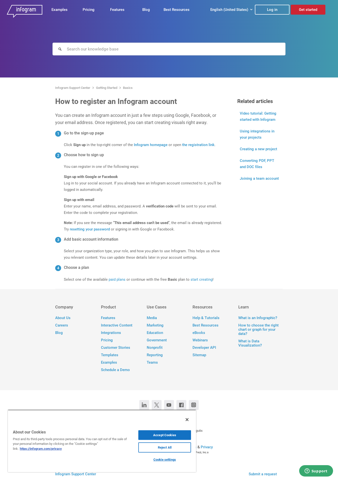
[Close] (187, 419)
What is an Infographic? (257, 318)
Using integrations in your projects (257, 134)
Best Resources (177, 9)
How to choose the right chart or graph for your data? (258, 329)
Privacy (207, 447)
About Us (63, 318)
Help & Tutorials (206, 318)
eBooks (199, 333)
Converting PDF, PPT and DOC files (257, 163)
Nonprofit (155, 348)
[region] (102, 441)
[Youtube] (169, 405)
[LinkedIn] (144, 405)
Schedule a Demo (115, 370)
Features (117, 9)
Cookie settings (164, 459)
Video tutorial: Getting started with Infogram (258, 116)
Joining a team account (259, 178)
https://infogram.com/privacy (41, 449)
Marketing (155, 325)
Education (155, 333)
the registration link (198, 145)
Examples (59, 9)
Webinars (200, 340)
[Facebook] (181, 405)
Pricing (89, 9)
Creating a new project (258, 149)
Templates (109, 355)
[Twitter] (157, 405)
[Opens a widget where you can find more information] (316, 471)
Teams (152, 362)
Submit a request (263, 474)
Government (157, 340)
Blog (146, 9)
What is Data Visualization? (250, 343)
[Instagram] (194, 405)
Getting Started (106, 88)
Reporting (155, 355)
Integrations (111, 333)
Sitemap (199, 355)
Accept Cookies (164, 435)
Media (152, 318)
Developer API (204, 348)
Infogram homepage (151, 145)
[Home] (24, 12)
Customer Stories (115, 348)
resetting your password (90, 229)
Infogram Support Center (72, 88)
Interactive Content (116, 325)
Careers (61, 325)
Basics (128, 88)
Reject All (164, 447)
